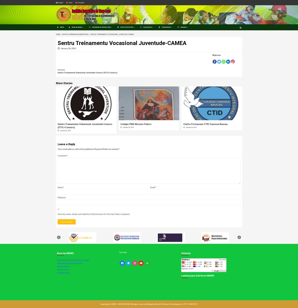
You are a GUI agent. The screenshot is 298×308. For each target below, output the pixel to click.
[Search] (240, 28)
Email (153, 187)
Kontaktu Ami (63, 272)
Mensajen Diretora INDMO (69, 263)
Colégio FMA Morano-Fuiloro (135, 124)
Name (61, 187)
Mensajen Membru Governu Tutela (73, 260)
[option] (82, 237)
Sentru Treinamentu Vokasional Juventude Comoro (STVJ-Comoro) (87, 71)
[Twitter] (219, 62)
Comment (63, 155)
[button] (59, 237)
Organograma (63, 266)
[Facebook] (215, 62)
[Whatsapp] (224, 62)
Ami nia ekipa (63, 269)
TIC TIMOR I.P (190, 304)
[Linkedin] (228, 62)
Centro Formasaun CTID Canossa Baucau (205, 124)
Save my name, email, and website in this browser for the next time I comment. (94, 214)
